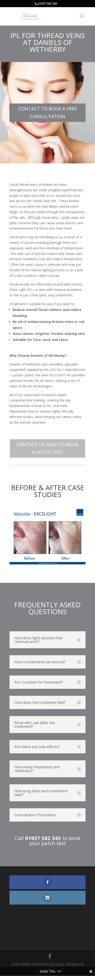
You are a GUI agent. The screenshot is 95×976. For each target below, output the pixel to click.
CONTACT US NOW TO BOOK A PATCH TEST (47, 448)
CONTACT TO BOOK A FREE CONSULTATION (47, 113)
